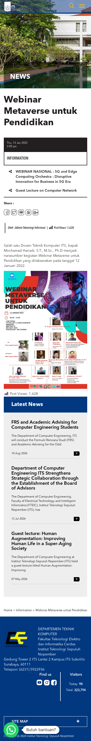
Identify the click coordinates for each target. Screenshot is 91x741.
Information (24, 610)
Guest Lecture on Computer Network (46, 190)
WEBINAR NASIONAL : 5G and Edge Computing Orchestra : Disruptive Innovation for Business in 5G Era (46, 177)
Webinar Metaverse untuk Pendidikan (61, 610)
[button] (11, 729)
